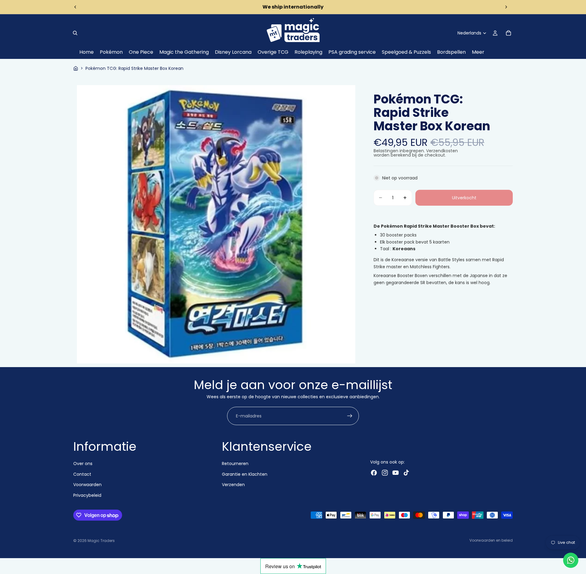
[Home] (75, 68)
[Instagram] (385, 472)
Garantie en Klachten (244, 474)
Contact (82, 474)
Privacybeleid (87, 495)
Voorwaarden (87, 485)
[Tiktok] (406, 472)
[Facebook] (374, 472)
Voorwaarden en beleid (491, 540)
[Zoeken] (75, 33)
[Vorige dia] (75, 7)
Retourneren (235, 463)
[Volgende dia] (506, 7)
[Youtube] (395, 472)
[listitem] (478, 52)
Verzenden (233, 485)
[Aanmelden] (349, 416)
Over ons (82, 463)
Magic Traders (101, 540)
